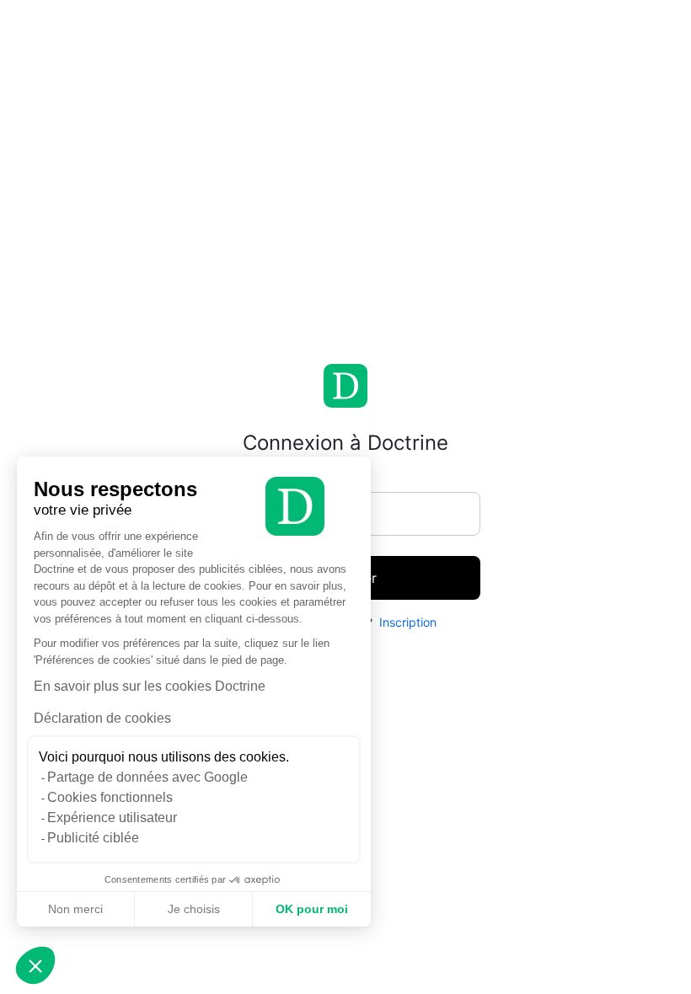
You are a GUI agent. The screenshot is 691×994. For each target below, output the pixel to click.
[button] (35, 965)
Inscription (408, 622)
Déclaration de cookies (102, 718)
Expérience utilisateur (112, 817)
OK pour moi (312, 909)
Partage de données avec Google (147, 777)
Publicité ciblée (93, 838)
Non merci (75, 909)
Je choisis (194, 909)
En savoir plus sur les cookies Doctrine (149, 686)
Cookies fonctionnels (110, 797)
